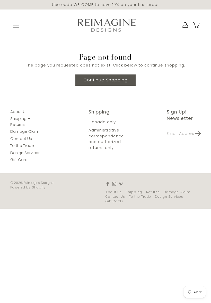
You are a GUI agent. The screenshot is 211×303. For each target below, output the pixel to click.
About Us (19, 111)
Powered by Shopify (28, 187)
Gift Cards (20, 159)
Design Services (25, 152)
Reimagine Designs (38, 182)
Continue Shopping (105, 80)
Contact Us (21, 138)
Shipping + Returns (143, 192)
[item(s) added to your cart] (196, 25)
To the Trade (22, 145)
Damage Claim (24, 131)
